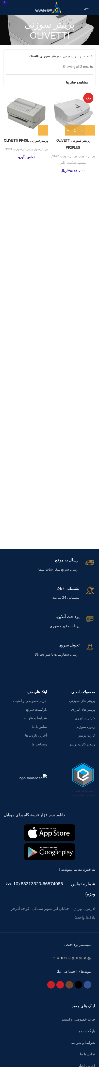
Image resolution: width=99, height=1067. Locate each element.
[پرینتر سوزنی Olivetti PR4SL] (26, 113)
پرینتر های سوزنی (82, 701)
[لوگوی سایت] (49, 7)
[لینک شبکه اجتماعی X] (78, 985)
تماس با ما (39, 727)
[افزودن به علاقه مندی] (57, 98)
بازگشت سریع (36, 709)
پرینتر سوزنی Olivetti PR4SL (26, 140)
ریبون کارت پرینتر (82, 744)
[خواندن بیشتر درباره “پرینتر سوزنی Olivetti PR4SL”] (43, 130)
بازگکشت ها (86, 1031)
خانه (89, 56)
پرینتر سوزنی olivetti (64, 156)
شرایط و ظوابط (35, 718)
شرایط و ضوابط (83, 1043)
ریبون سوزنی (85, 727)
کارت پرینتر (86, 735)
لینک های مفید (37, 692)
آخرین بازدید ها (36, 735)
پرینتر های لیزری (83, 709)
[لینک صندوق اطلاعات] (49, 565)
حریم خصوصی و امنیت (30, 701)
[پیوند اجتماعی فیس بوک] (87, 985)
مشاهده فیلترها (77, 82)
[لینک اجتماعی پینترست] (51, 985)
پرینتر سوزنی (73, 56)
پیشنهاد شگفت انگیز (73, 162)
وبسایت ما (39, 744)
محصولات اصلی (83, 692)
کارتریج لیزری (85, 718)
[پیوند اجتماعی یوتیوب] (60, 985)
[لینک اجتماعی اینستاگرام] (69, 985)
